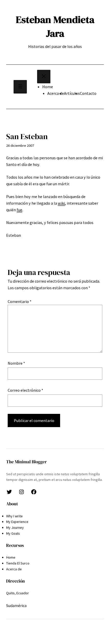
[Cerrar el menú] (43, 76)
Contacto (88, 93)
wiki (61, 203)
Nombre (16, 363)
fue (19, 209)
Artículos (72, 93)
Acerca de (55, 93)
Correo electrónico (25, 390)
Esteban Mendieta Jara (55, 26)
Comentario (19, 301)
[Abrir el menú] (20, 87)
